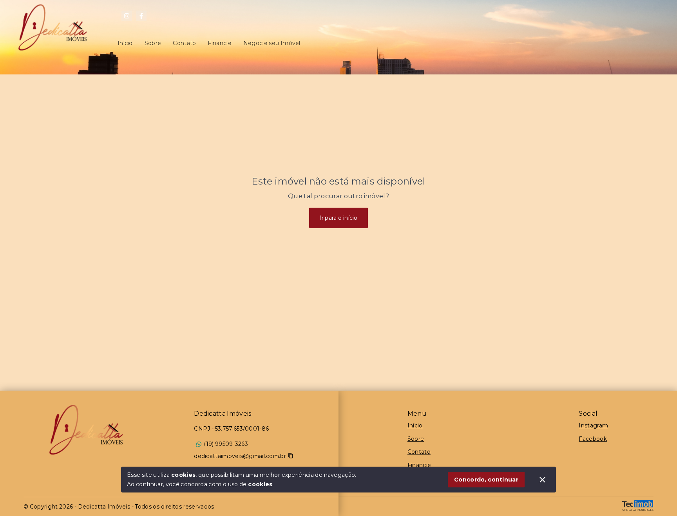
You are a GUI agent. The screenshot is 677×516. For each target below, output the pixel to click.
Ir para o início (338, 217)
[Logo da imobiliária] (86, 429)
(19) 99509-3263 (226, 443)
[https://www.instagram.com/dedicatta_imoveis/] (126, 16)
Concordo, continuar (486, 479)
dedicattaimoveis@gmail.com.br (240, 456)
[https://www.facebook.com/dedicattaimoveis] (141, 16)
